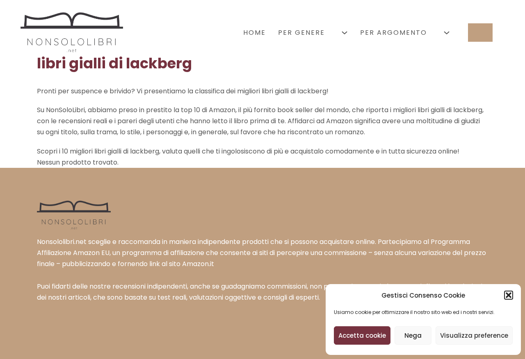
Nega (413, 335)
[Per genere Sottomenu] (344, 32)
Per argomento (393, 32)
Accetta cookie (362, 335)
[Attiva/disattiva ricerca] (480, 32)
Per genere (301, 32)
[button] (508, 295)
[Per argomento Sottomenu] (446, 32)
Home (254, 32)
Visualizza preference (474, 335)
